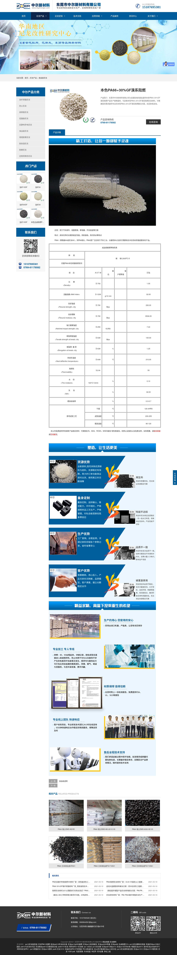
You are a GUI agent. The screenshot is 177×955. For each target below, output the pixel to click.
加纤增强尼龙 (24, 99)
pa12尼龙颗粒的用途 (137, 944)
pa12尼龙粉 (96, 946)
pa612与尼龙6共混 (28, 946)
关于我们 (151, 16)
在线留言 (53, 434)
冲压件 (93, 951)
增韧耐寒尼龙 (24, 137)
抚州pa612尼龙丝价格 (59, 944)
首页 (24, 16)
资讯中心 (133, 16)
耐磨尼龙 (22, 149)
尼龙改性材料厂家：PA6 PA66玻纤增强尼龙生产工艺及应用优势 (125, 895)
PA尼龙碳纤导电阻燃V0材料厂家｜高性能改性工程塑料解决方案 (71, 882)
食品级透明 (63, 781)
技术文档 (77, 16)
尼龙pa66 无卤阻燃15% (120, 944)
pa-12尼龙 (88, 946)
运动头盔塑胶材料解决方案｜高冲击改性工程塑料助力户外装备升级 (125, 886)
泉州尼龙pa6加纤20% (152, 946)
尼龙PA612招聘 (44, 944)
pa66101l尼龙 (63, 946)
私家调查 (79, 951)
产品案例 (114, 16)
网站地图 (105, 942)
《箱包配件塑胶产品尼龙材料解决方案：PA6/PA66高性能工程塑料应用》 (125, 890)
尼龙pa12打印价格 (124, 946)
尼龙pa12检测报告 (90, 944)
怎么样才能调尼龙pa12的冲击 (105, 949)
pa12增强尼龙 (35, 949)
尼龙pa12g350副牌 (75, 944)
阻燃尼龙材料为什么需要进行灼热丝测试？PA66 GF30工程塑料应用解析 (71, 890)
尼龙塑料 (113, 942)
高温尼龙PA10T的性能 (73, 949)
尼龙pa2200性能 (104, 944)
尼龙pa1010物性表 (150, 949)
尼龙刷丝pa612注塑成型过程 (46, 946)
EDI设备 (100, 951)
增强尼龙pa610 (137, 946)
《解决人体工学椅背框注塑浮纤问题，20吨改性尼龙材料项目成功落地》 (71, 895)
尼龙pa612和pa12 (109, 946)
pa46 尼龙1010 (58, 949)
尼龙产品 (40, 16)
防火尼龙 (22, 106)
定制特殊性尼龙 (25, 156)
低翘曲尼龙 (23, 118)
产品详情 (57, 132)
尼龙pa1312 (138, 949)
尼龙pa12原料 (46, 949)
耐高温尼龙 (23, 143)
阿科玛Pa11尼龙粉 (76, 946)
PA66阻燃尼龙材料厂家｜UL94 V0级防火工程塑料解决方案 (125, 882)
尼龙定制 (59, 16)
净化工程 (107, 951)
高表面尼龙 (23, 112)
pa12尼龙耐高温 (31, 944)
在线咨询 (153, 121)
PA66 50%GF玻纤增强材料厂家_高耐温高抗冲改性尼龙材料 (71, 886)
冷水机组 (87, 951)
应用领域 (96, 16)
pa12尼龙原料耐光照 (125, 949)
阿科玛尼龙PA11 (23, 949)
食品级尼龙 (43, 78)
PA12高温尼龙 (88, 949)
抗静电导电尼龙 (25, 124)
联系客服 (157, 431)
